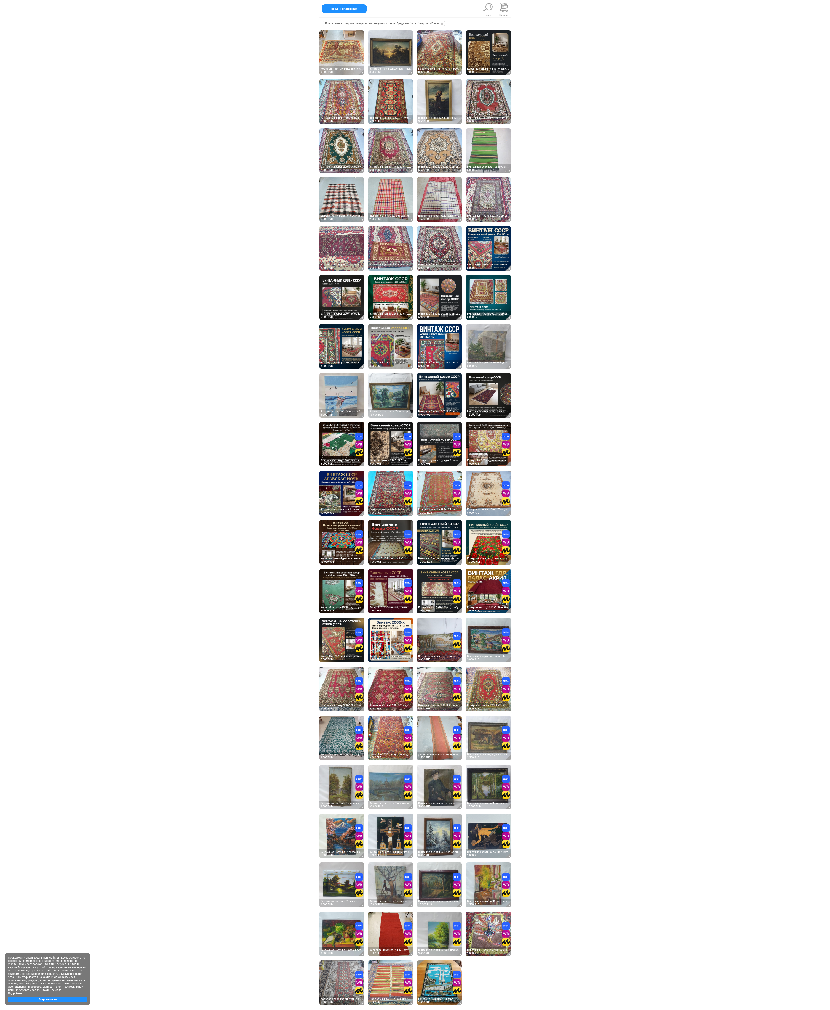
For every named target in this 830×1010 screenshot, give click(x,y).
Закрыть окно (47, 999)
